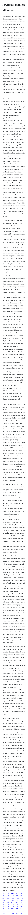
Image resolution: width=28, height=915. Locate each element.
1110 (13, 911)
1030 (17, 913)
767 (3, 909)
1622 (17, 893)
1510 (21, 900)
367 (17, 895)
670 (8, 913)
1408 (4, 911)
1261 (18, 898)
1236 (13, 904)
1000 (8, 911)
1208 (18, 911)
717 (8, 893)
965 (17, 909)
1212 (13, 898)
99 (17, 900)
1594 (12, 893)
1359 (4, 913)
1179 (23, 911)
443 (8, 909)
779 (8, 900)
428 (3, 902)
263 (21, 895)
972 (13, 906)
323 (22, 913)
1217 (21, 906)
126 (13, 913)
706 (3, 893)
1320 (12, 909)
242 (22, 904)
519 (21, 909)
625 (3, 906)
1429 (8, 906)
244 (13, 895)
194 (3, 895)
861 (22, 898)
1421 (4, 904)
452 (3, 898)
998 (17, 902)
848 (8, 902)
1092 (8, 895)
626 (17, 906)
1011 (12, 902)
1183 (18, 904)
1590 (13, 900)
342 (21, 902)
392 (8, 904)
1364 (8, 898)
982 (22, 893)
